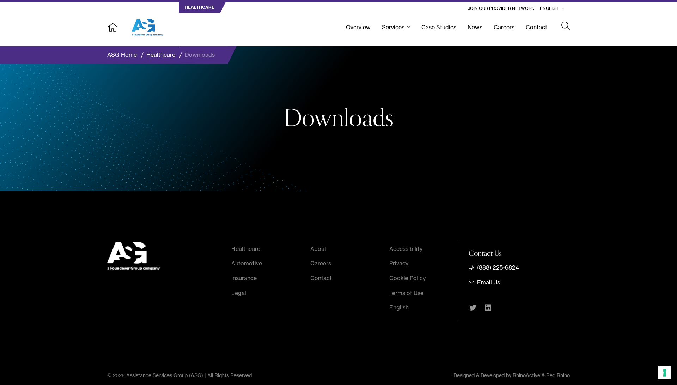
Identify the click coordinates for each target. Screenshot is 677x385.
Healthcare (245, 248)
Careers (504, 27)
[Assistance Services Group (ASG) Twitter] (472, 308)
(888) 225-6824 (498, 267)
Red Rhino (558, 375)
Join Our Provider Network (501, 8)
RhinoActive (526, 375)
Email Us (488, 282)
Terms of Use (406, 292)
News (475, 27)
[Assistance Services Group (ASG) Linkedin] (488, 308)
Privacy (398, 263)
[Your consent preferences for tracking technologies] (664, 372)
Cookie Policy (407, 278)
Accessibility (405, 248)
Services (393, 27)
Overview (358, 27)
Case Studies (438, 27)
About (318, 248)
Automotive (246, 263)
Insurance (244, 278)
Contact (536, 27)
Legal (238, 292)
